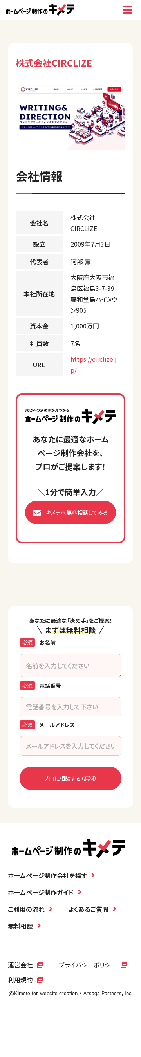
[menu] (127, 10)
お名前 (47, 642)
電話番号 (50, 685)
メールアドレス (57, 724)
